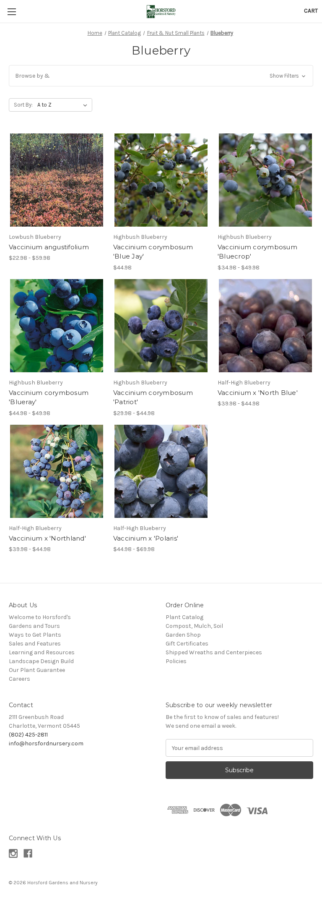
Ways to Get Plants (35, 634)
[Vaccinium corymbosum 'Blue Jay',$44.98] (161, 180)
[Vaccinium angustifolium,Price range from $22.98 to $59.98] (56, 180)
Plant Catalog (184, 617)
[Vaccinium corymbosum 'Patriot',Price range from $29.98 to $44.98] (161, 325)
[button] (161, 75)
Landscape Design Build (41, 661)
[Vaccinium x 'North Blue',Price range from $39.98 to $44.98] (265, 325)
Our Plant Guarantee (37, 670)
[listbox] (64, 105)
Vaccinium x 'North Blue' (258, 393)
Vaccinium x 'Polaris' (145, 538)
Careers (19, 678)
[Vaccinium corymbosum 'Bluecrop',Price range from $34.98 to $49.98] (265, 180)
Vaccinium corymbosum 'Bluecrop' (257, 252)
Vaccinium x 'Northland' (47, 538)
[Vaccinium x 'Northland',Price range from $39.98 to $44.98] (56, 471)
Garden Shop (183, 634)
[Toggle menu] (11, 11)
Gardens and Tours (34, 626)
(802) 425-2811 (28, 734)
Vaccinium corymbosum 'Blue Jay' (153, 252)
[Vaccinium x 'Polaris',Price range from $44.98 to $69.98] (161, 471)
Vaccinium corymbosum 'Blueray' (48, 397)
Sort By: (23, 105)
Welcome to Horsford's (40, 617)
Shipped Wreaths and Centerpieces (214, 652)
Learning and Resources (42, 652)
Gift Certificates (187, 643)
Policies (176, 661)
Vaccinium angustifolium (49, 247)
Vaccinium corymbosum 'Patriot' (153, 397)
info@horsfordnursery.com (46, 743)
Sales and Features (35, 643)
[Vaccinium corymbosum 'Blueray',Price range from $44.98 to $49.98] (56, 325)
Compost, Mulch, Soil (194, 626)
